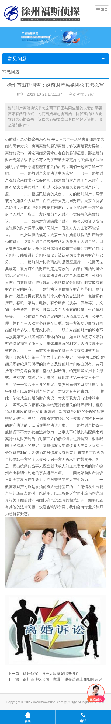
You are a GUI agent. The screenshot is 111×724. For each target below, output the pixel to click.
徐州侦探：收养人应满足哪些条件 (51, 673)
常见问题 (17, 59)
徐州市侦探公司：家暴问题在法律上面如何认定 (62, 679)
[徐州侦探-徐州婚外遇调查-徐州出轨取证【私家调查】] (42, 13)
